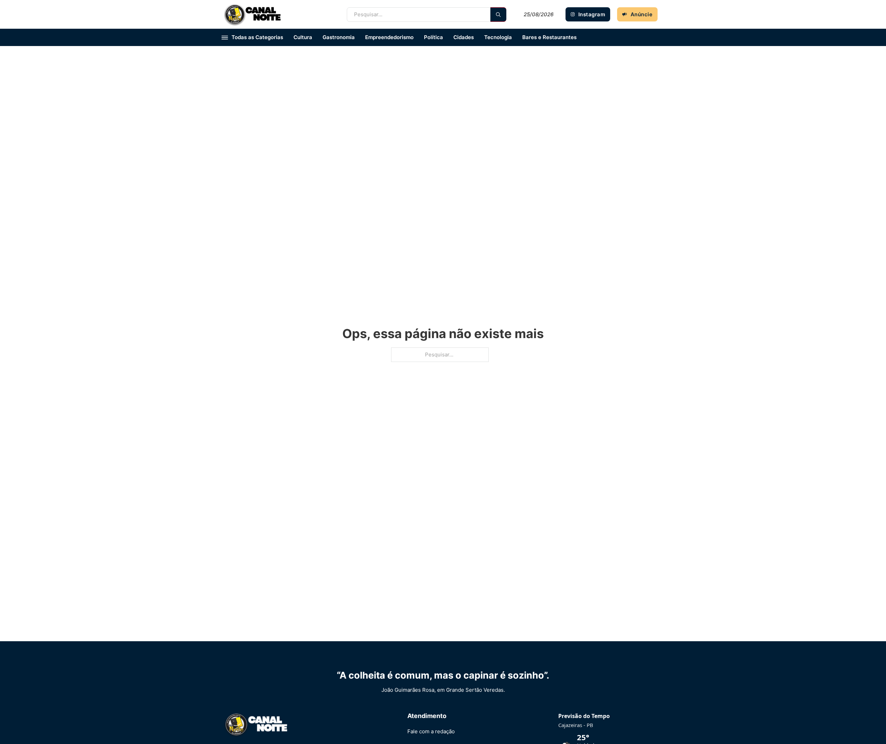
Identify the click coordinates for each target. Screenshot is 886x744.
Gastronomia (339, 37)
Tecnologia (498, 37)
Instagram (591, 14)
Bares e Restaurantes (549, 37)
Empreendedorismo (389, 37)
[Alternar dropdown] (225, 37)
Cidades (463, 37)
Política (433, 37)
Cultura (302, 37)
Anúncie (642, 14)
